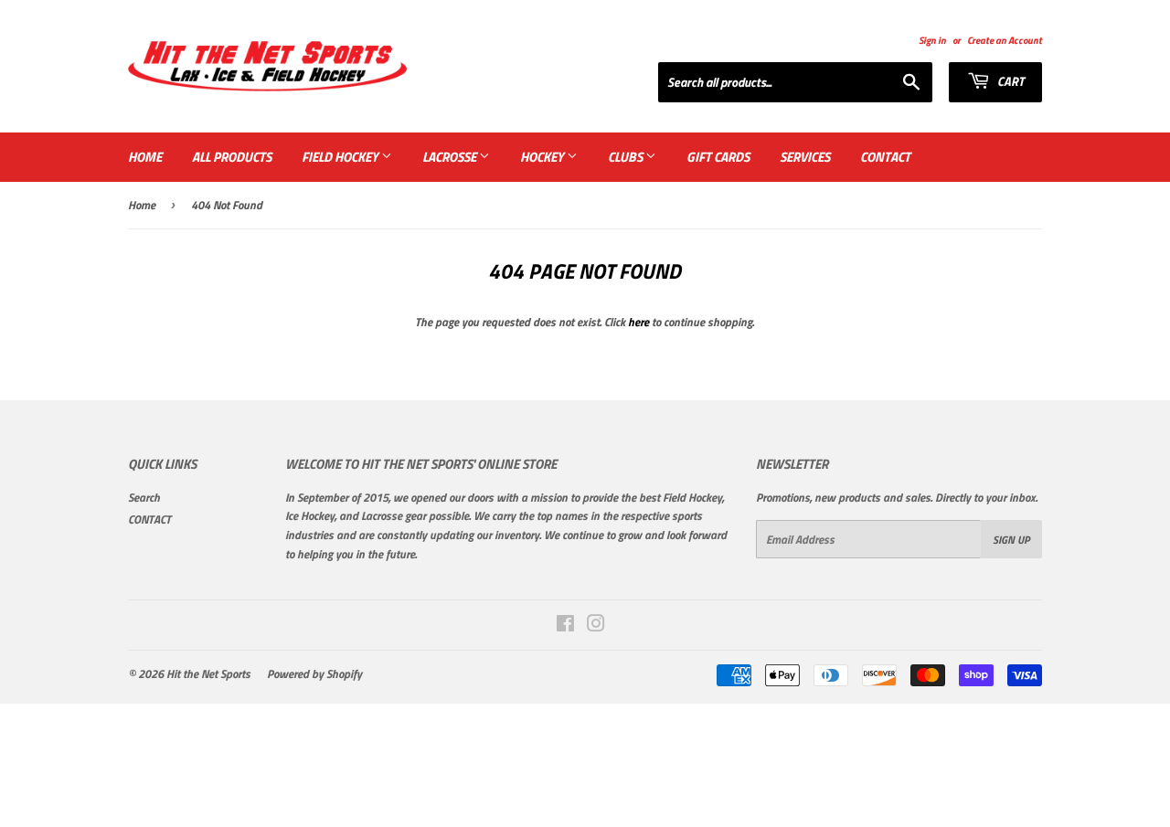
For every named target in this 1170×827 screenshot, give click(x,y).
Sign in (932, 40)
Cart (1009, 80)
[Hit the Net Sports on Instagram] (596, 626)
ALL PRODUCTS (231, 156)
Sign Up (1011, 539)
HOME (145, 156)
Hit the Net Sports (208, 673)
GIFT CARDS (718, 156)
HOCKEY (543, 156)
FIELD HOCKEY (341, 156)
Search (144, 497)
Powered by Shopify (314, 673)
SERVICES (805, 156)
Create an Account (1004, 40)
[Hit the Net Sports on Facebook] (565, 626)
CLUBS (626, 156)
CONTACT (885, 156)
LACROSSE (450, 156)
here (638, 322)
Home (141, 205)
